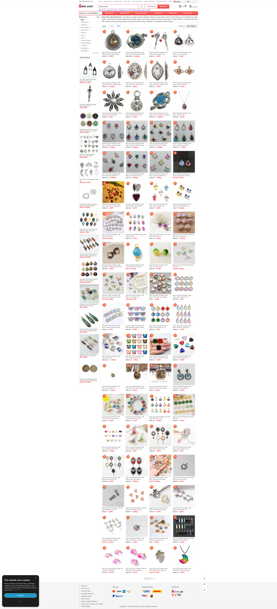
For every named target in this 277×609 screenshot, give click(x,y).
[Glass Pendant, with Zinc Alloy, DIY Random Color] (137, 233)
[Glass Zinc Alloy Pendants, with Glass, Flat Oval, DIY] (184, 112)
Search (163, 6)
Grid (118, 26)
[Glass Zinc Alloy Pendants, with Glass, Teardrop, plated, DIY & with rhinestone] (184, 324)
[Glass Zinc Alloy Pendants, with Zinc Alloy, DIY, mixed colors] (160, 415)
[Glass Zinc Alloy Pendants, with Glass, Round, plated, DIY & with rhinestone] (160, 324)
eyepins (148, 10)
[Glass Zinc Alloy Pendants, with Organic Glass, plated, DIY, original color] (184, 385)
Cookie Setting (85, 606)
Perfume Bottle (86, 43)
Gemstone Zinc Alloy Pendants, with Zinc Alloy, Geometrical (89, 255)
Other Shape (86, 27)
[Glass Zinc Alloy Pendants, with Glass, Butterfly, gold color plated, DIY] (137, 355)
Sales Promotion (141, 13)
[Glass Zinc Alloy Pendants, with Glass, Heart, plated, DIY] (184, 506)
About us (84, 586)
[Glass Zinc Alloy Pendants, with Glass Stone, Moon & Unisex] (184, 567)
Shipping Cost (118, 1)
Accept (20, 595)
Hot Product (85, 57)
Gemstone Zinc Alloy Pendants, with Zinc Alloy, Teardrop (89, 280)
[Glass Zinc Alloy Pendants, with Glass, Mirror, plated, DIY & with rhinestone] (160, 446)
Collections (173, 13)
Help (170, 1)
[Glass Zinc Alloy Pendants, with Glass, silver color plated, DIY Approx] (137, 476)
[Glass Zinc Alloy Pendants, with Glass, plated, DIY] (113, 233)
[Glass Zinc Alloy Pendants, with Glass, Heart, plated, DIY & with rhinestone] (184, 294)
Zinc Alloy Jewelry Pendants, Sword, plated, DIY (88, 105)
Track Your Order (137, 1)
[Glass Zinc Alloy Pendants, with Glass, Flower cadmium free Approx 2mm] (160, 112)
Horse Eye (85, 22)
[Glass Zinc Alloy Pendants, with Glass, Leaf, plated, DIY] (137, 294)
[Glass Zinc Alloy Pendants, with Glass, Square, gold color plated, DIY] (160, 355)
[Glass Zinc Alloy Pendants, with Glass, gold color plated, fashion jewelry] (113, 294)
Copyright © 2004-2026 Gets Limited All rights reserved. (138, 606)
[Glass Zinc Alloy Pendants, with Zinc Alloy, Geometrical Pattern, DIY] (184, 537)
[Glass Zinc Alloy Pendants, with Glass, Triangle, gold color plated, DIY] (184, 355)
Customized (187, 13)
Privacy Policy (86, 591)
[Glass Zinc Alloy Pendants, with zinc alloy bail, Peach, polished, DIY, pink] (137, 567)
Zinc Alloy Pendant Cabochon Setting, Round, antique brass (88, 379)
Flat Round (85, 30)
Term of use (85, 588)
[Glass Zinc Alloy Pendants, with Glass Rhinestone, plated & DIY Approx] (113, 537)
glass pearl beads (112, 10)
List (111, 26)
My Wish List (108, 1)
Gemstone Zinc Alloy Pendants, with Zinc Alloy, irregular (89, 304)
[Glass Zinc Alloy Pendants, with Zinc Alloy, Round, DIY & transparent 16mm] (160, 233)
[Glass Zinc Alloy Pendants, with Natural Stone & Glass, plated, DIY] (160, 385)
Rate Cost (127, 1)
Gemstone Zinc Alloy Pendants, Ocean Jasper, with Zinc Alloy (89, 329)
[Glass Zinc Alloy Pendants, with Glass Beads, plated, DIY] (160, 537)
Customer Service (87, 593)
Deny (20, 601)
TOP (204, 590)
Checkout (194, 7)
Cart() (184, 6)
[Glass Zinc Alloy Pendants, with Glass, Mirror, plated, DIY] (113, 476)
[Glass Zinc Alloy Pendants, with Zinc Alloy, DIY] (184, 263)
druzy (143, 10)
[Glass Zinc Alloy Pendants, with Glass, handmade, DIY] (113, 385)
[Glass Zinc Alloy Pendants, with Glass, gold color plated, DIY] (184, 203)
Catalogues (158, 13)
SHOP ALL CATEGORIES (89, 13)
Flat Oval (84, 25)
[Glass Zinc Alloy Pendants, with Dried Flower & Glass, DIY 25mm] (137, 415)
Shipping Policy (86, 596)
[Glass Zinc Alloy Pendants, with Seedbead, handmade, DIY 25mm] (113, 263)
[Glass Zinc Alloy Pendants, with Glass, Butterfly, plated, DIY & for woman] (113, 446)
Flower (84, 32)
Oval (83, 35)
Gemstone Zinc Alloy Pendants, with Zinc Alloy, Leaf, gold (89, 230)
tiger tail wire (102, 10)
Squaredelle (85, 48)
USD (188, 1)
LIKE (204, 578)
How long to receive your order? (92, 604)
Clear (98, 17)
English (178, 1)
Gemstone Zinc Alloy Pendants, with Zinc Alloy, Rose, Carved (89, 130)
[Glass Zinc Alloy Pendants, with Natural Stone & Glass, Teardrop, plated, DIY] (137, 385)
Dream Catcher (86, 40)
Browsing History (162, 1)
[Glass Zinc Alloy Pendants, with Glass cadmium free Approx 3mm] (137, 51)
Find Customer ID (149, 1)
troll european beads (135, 10)
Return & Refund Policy (89, 601)
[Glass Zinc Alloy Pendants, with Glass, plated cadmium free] (160, 51)
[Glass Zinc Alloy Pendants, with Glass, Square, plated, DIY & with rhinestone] (160, 172)
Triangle (84, 45)
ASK (204, 584)
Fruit (83, 38)
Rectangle (85, 51)
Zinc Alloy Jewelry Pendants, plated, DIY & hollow (88, 80)
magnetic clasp (123, 10)
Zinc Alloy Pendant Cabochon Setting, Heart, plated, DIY (88, 205)
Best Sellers (124, 13)
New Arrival (109, 13)
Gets (86, 6)
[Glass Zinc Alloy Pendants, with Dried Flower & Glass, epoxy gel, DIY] (113, 415)
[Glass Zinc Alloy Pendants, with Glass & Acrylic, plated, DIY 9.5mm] (160, 263)
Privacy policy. (16, 590)
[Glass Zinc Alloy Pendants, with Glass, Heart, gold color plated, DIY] (160, 294)
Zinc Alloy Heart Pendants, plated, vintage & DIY (87, 155)
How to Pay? (85, 599)
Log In (100, 1)
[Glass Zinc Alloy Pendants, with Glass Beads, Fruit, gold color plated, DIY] (160, 567)
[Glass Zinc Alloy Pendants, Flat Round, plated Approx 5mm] (137, 112)
